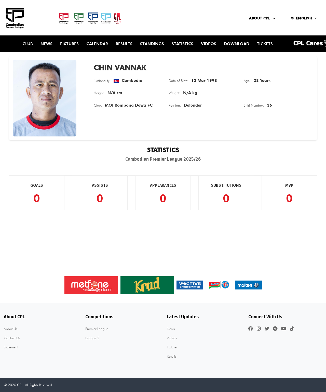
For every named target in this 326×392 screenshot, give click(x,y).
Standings (152, 43)
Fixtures (69, 43)
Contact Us (12, 338)
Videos (208, 43)
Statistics (182, 43)
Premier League (96, 329)
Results (124, 43)
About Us (10, 329)
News (46, 43)
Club (27, 43)
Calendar (97, 43)
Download (236, 43)
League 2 (92, 338)
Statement (11, 347)
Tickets (265, 43)
